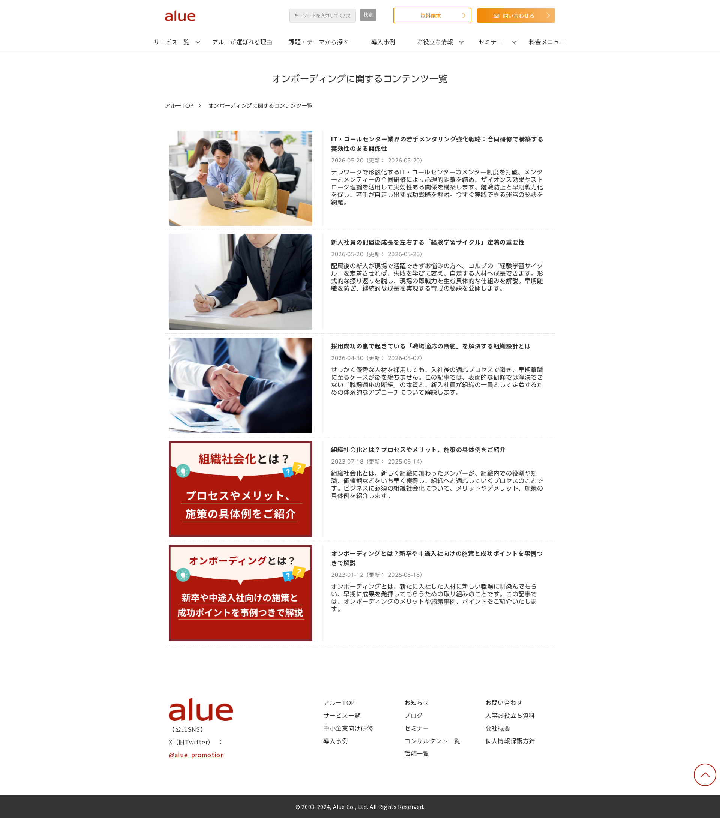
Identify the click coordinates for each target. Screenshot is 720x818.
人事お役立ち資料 (510, 715)
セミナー (490, 41)
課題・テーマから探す (319, 41)
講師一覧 (416, 753)
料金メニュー (547, 41)
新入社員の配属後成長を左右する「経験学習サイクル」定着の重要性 (428, 241)
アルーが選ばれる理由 (242, 41)
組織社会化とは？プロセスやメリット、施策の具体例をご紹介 (418, 449)
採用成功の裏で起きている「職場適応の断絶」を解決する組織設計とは (431, 345)
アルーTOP (179, 105)
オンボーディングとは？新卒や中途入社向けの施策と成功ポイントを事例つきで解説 (437, 558)
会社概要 (497, 727)
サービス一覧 (171, 41)
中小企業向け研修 (348, 727)
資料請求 (430, 15)
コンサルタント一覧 (432, 740)
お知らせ (416, 702)
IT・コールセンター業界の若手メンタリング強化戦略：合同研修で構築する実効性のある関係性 (437, 143)
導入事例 (383, 41)
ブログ (413, 715)
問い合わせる (518, 15)
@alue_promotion (196, 754)
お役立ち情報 (435, 41)
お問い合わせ (504, 702)
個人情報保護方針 (510, 740)
